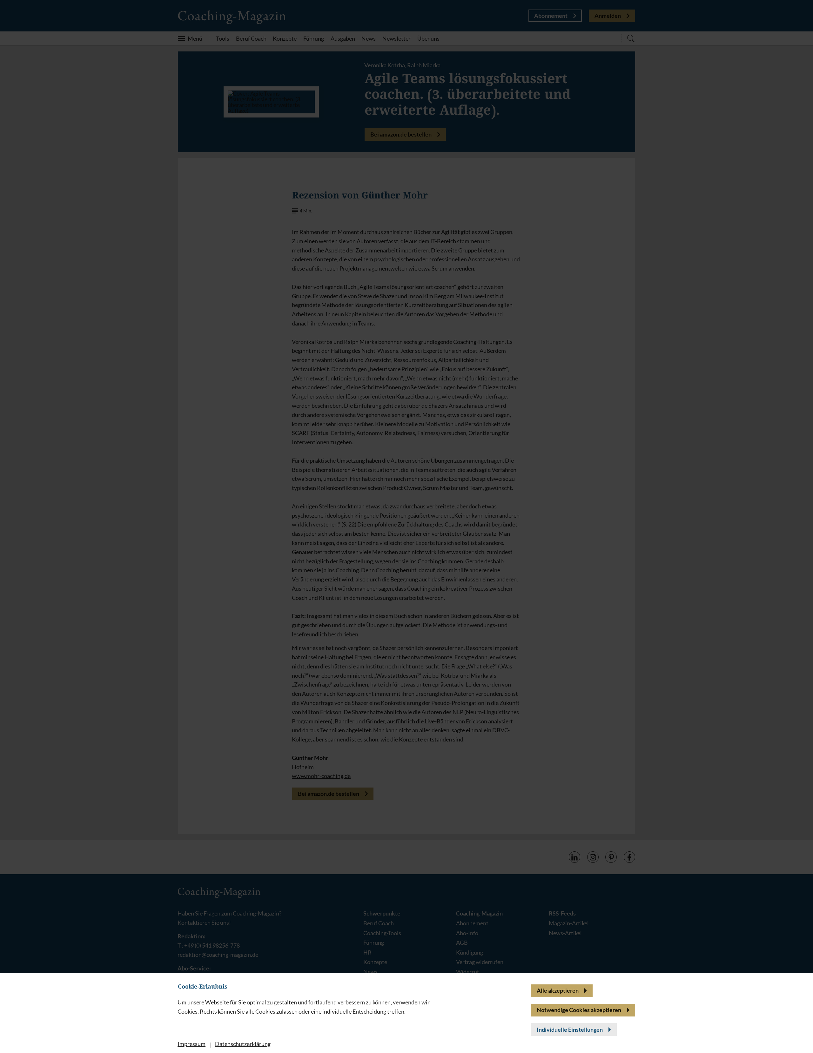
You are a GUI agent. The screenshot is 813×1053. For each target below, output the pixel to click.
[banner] (406, 526)
